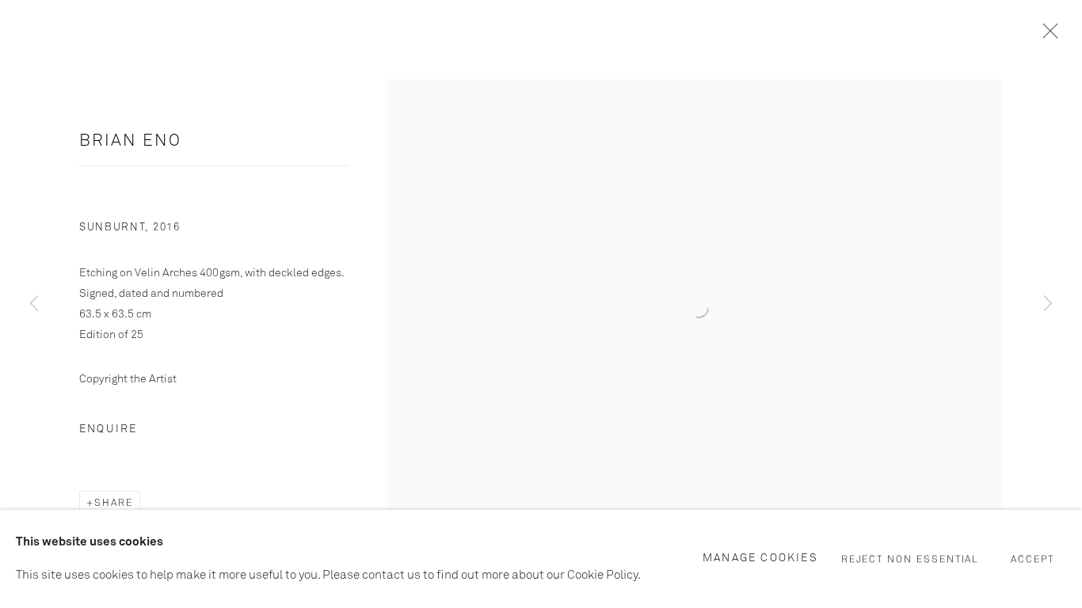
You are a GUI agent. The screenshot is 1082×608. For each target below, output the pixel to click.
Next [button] (1048, 304)
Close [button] (1046, 36)
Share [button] (113, 503)
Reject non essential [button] (910, 559)
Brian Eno (130, 141)
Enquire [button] (108, 429)
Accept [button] (1032, 559)
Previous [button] (34, 304)
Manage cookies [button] (760, 558)
